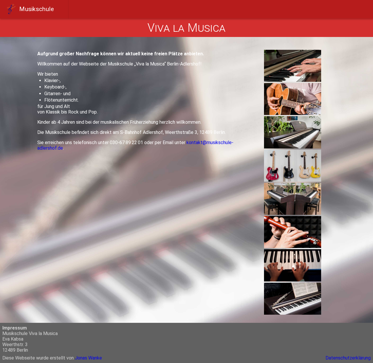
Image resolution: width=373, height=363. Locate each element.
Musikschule (36, 9)
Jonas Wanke (88, 358)
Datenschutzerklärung (348, 358)
